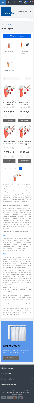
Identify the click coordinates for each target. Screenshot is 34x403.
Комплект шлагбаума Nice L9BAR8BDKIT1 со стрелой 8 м (9, 143)
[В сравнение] (14, 88)
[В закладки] (14, 86)
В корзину (9, 120)
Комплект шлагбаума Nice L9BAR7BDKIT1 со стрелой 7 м (9, 102)
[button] (14, 2)
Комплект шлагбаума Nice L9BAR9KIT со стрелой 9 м (24, 102)
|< (5, 168)
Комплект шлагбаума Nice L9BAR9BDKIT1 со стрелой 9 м (24, 143)
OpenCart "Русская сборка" (20, 391)
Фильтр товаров (18, 36)
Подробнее (11, 358)
